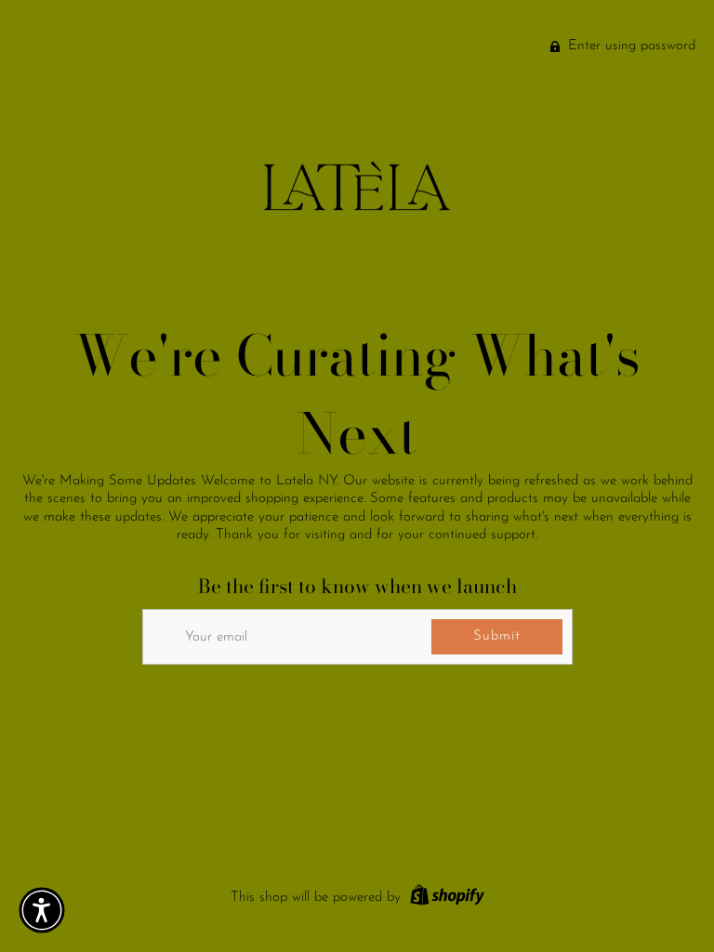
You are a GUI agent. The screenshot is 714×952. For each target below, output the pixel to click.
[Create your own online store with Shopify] (444, 898)
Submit (497, 636)
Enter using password (629, 46)
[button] (42, 910)
